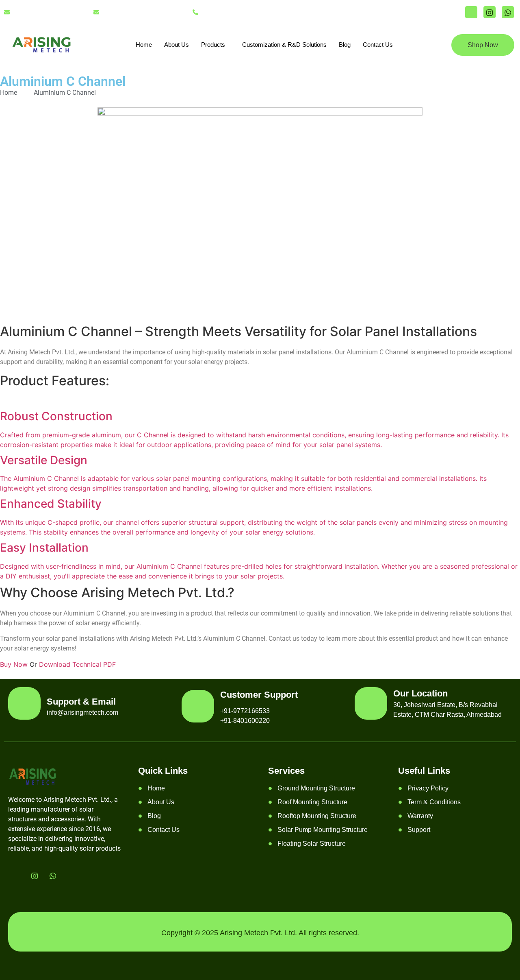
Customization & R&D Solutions (284, 44)
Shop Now (483, 44)
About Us (176, 44)
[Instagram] (489, 12)
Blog (345, 44)
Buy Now (15, 664)
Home (144, 44)
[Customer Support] (198, 706)
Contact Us (378, 44)
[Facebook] (471, 12)
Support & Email (81, 701)
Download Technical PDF (77, 664)
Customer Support (259, 695)
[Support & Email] (24, 703)
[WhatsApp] (508, 12)
